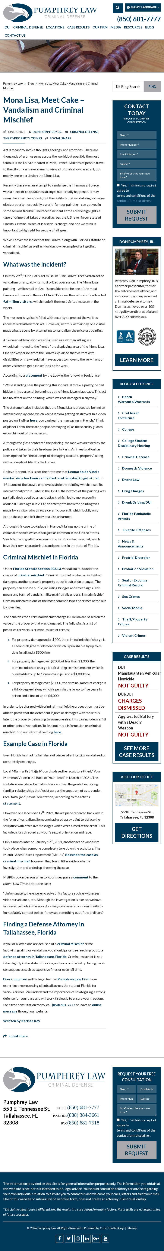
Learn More (136, 360)
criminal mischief (31, 575)
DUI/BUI (131, 701)
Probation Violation (138, 569)
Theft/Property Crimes (22, 138)
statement (33, 375)
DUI (7, 27)
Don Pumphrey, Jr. (47, 132)
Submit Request (136, 215)
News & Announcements (131, 543)
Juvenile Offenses (136, 530)
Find (152, 86)
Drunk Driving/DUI (136, 502)
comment (80, 877)
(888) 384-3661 (83, 1115)
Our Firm (100, 27)
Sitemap (132, 1228)
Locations (55, 27)
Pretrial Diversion (136, 557)
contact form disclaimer (133, 201)
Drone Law (130, 479)
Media (116, 27)
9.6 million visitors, (18, 301)
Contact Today (136, 113)
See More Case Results (136, 751)
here (33, 420)
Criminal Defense (28, 27)
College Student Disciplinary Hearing (134, 442)
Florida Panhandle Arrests (134, 515)
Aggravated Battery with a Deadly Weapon (136, 726)
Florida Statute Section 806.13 (37, 569)
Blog (149, 27)
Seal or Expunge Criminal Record (132, 582)
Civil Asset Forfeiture (128, 415)
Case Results (78, 27)
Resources (133, 27)
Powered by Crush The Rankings (104, 1228)
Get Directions (136, 832)
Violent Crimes (134, 635)
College (128, 429)
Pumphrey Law (13, 83)
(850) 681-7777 (139, 19)
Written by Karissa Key (21, 1021)
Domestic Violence (137, 468)
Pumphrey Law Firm (73, 979)
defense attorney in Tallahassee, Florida (35, 956)
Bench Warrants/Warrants (134, 399)
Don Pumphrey (15, 979)
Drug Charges (133, 491)
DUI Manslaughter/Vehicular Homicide (138, 677)
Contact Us (15, 35)
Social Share (60, 138)
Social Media (132, 608)
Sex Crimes (131, 596)
